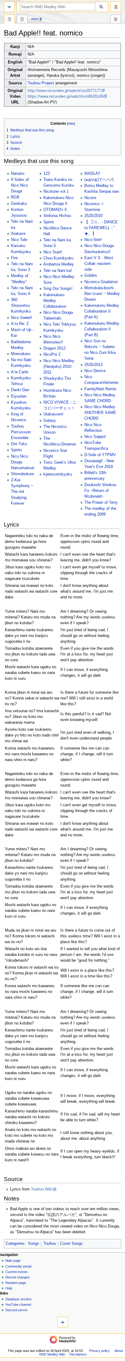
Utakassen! (53, 414)
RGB (15, 197)
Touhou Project (41, 83)
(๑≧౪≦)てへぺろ (99, 180)
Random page (15, 1283)
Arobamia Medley (58, 264)
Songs (33, 1243)
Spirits (16, 450)
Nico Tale (19, 240)
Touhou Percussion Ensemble (21, 432)
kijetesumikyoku (57, 474)
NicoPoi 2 (51, 354)
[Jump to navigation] (9, 7)
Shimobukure (22, 474)
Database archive (18, 1299)
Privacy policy (99, 1351)
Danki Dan (20, 390)
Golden (90, 275)
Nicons (90, 198)
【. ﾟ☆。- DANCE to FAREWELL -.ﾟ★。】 (101, 228)
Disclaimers (78, 1354)
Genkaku (19, 203)
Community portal (18, 1266)
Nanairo (17, 173)
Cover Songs (71, 1243)
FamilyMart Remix (100, 389)
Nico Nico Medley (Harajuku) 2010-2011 (58, 366)
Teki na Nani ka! (57, 271)
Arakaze (18, 234)
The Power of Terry (101, 502)
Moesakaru (20, 354)
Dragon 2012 (54, 348)
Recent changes (17, 1277)
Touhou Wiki (41, 1189)
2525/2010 (93, 216)
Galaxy (49, 420)
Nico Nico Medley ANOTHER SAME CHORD (100, 413)
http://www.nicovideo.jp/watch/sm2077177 (64, 91)
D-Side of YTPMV (100, 455)
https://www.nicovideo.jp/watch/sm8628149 (65, 96)
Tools (115, 20)
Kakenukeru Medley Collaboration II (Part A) (101, 311)
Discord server (16, 1310)
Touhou (49, 1243)
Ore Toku (19, 444)
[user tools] (115, 7)
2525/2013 (93, 365)
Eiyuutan (18, 396)
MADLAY (92, 173)
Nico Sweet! (21, 318)
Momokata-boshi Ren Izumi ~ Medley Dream (102, 294)
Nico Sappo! (95, 437)
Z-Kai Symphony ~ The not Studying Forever (22, 491)
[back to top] (62, 1322)
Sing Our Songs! (58, 288)
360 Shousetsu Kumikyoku (21, 305)
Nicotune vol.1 (56, 191)
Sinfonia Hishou (57, 216)
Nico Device (95, 371)
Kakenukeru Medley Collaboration (54, 301)
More (35, 19)
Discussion (22, 20)
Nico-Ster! (93, 240)
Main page (13, 1260)
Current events (16, 1272)
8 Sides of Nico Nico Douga (20, 185)
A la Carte (19, 372)
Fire (14, 258)
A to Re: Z (20, 324)
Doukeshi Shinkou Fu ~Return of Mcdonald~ (100, 491)
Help (8, 1288)
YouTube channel (18, 1304)
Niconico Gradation (101, 282)
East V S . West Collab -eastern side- (98, 264)
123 (46, 173)
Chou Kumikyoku (58, 258)
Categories (15, 1243)
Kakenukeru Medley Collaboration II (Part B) (101, 329)
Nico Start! (52, 252)
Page (9, 20)
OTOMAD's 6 (55, 210)
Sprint (48, 222)
